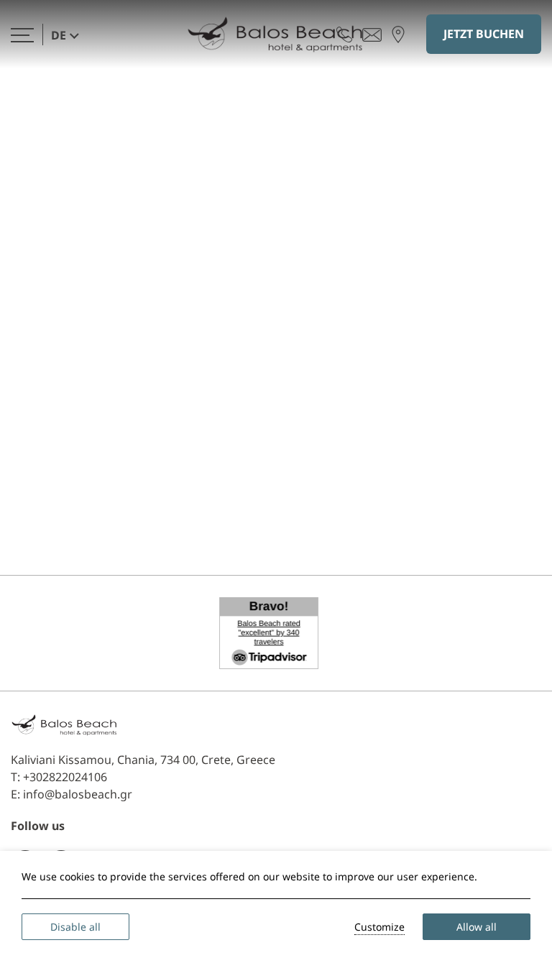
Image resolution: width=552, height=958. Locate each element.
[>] (22, 34)
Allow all (476, 927)
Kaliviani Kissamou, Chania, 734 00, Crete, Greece (143, 760)
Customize (379, 927)
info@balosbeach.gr (77, 794)
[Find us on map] (398, 34)
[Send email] (372, 34)
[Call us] (344, 34)
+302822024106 (65, 777)
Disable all (75, 927)
